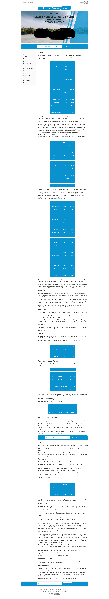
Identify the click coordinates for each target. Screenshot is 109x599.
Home (40, 8)
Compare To (56, 8)
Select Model (48, 8)
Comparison (26, 52)
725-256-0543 (85, 3)
